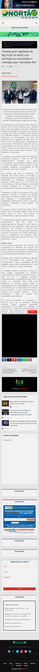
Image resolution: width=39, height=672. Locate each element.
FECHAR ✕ (32, 312)
